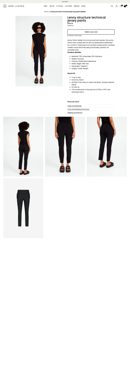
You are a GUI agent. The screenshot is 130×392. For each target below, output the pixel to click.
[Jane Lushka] (13, 6)
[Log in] (116, 6)
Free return (65, 1)
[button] (45, 6)
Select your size (91, 32)
